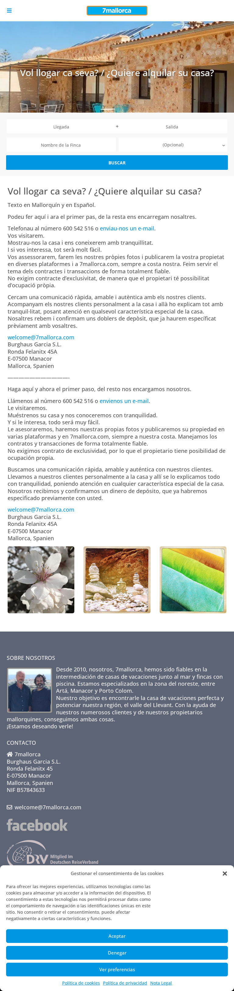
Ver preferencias (117, 969)
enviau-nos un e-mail (127, 228)
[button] (225, 873)
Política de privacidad (125, 983)
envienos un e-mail (124, 400)
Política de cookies (81, 983)
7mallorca (128, 669)
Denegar (117, 953)
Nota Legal (161, 983)
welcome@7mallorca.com (41, 337)
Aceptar (117, 936)
